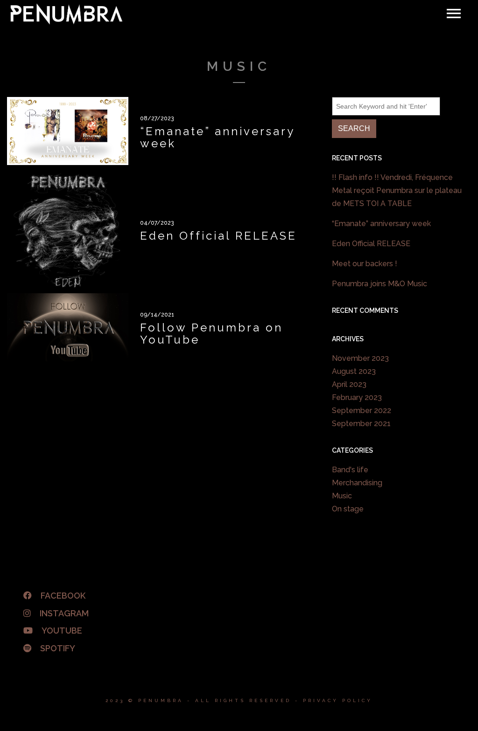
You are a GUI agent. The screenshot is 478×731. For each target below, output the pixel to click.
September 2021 (361, 423)
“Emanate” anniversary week (381, 223)
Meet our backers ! (364, 263)
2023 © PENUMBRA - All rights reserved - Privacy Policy (239, 700)
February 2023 (357, 397)
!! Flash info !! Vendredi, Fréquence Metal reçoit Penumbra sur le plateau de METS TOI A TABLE (397, 190)
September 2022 (361, 410)
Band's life (350, 469)
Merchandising (357, 482)
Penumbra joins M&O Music (379, 283)
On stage (348, 508)
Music (342, 495)
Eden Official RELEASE (371, 243)
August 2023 (354, 371)
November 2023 (360, 358)
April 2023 (349, 384)
